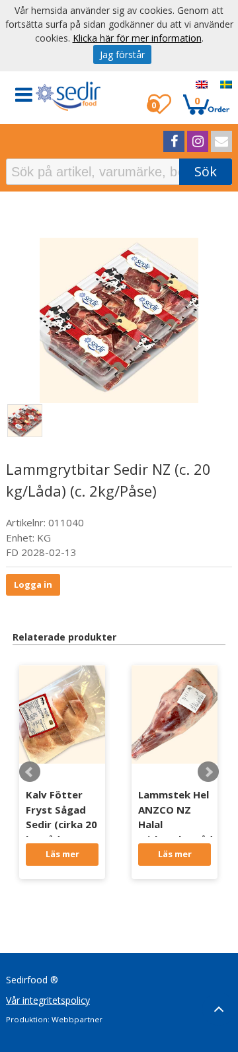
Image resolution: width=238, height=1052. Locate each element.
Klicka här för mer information (137, 38)
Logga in (33, 584)
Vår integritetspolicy (48, 1000)
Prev (29, 772)
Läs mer (62, 854)
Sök (205, 171)
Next (208, 772)
